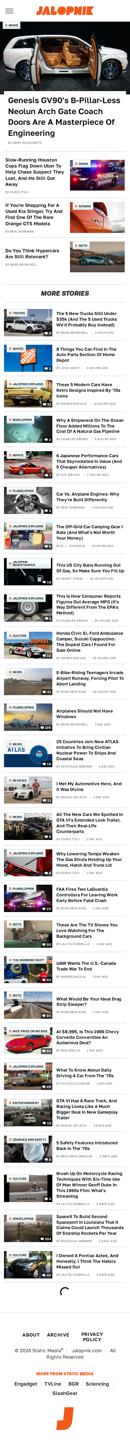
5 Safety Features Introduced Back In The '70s (87, 1145)
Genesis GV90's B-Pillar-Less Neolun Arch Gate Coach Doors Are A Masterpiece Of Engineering (64, 116)
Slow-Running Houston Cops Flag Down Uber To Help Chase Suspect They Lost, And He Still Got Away (34, 172)
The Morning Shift (28, 960)
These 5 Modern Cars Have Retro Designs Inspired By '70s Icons (88, 390)
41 (49, 692)
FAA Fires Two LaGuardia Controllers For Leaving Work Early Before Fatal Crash (87, 895)
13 (49, 1123)
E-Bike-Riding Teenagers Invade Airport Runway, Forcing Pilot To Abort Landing (90, 678)
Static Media (46, 1350)
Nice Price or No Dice (30, 1031)
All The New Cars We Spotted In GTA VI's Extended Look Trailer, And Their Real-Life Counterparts (89, 823)
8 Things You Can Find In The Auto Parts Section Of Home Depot (86, 355)
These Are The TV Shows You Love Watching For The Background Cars (87, 930)
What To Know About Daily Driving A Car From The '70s (85, 1073)
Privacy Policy (92, 1337)
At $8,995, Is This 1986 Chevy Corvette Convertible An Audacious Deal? (87, 1037)
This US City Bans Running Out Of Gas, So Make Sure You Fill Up (90, 568)
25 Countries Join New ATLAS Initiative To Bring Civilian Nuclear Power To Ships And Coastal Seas (87, 750)
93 (49, 1051)
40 (49, 1275)
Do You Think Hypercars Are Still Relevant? (32, 253)
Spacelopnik (23, 1218)
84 (49, 1015)
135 (48, 728)
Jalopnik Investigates (24, 563)
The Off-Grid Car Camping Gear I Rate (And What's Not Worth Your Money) (89, 532)
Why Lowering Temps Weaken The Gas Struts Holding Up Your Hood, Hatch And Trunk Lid (89, 859)
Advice (18, 348)
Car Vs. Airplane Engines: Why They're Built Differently (87, 497)
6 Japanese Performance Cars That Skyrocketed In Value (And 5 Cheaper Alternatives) (89, 461)
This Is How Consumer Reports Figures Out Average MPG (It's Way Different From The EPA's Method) (88, 605)
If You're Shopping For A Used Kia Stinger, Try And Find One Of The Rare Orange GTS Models (34, 214)
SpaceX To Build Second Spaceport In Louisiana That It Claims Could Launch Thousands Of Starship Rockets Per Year (90, 1225)
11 (49, 404)
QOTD (83, 245)
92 (49, 980)
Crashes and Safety (29, 1139)
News (13, 25)
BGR (73, 1384)
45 (49, 1087)
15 (49, 764)
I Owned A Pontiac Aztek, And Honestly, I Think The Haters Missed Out (87, 1261)
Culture (20, 635)
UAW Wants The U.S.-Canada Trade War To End (86, 966)
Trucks (19, 313)
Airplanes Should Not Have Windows (84, 713)
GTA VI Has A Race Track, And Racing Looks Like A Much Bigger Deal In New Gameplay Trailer (87, 1109)
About (31, 1335)
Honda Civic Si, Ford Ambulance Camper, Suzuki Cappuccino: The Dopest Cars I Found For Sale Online (89, 642)
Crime (83, 164)
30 (49, 944)
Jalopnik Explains (28, 384)
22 (49, 909)
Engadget (25, 1384)
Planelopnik (23, 491)
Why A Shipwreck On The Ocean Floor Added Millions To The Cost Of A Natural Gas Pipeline (90, 426)
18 (49, 582)
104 (48, 1238)
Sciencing (97, 1384)
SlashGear (65, 1393)
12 (49, 655)
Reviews (20, 780)
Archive (58, 1335)
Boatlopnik (22, 419)
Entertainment (26, 1103)
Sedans (85, 206)
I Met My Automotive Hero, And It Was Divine (89, 786)
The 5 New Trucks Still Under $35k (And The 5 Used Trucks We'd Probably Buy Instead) (86, 319)
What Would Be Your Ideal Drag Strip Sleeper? (88, 1001)
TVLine (52, 1384)
